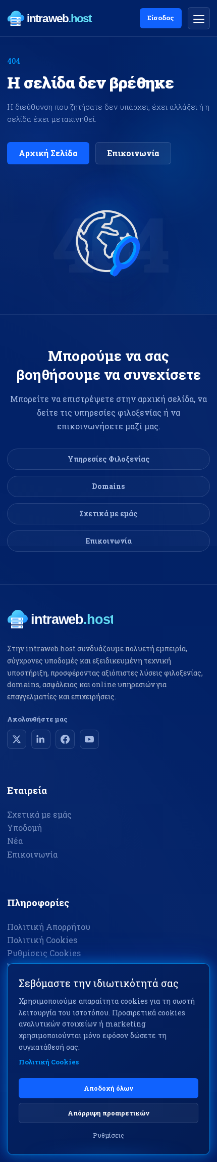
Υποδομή (24, 827)
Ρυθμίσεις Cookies (44, 953)
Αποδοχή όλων (108, 1088)
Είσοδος (160, 17)
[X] (16, 739)
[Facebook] (65, 739)
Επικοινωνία (133, 153)
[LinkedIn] (40, 739)
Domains (108, 486)
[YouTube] (89, 739)
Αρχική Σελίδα (48, 153)
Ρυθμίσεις (108, 1135)
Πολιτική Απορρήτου (48, 926)
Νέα (15, 840)
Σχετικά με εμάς (108, 513)
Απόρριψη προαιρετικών (108, 1113)
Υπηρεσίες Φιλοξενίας (109, 459)
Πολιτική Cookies (42, 939)
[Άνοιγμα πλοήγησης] (199, 18)
